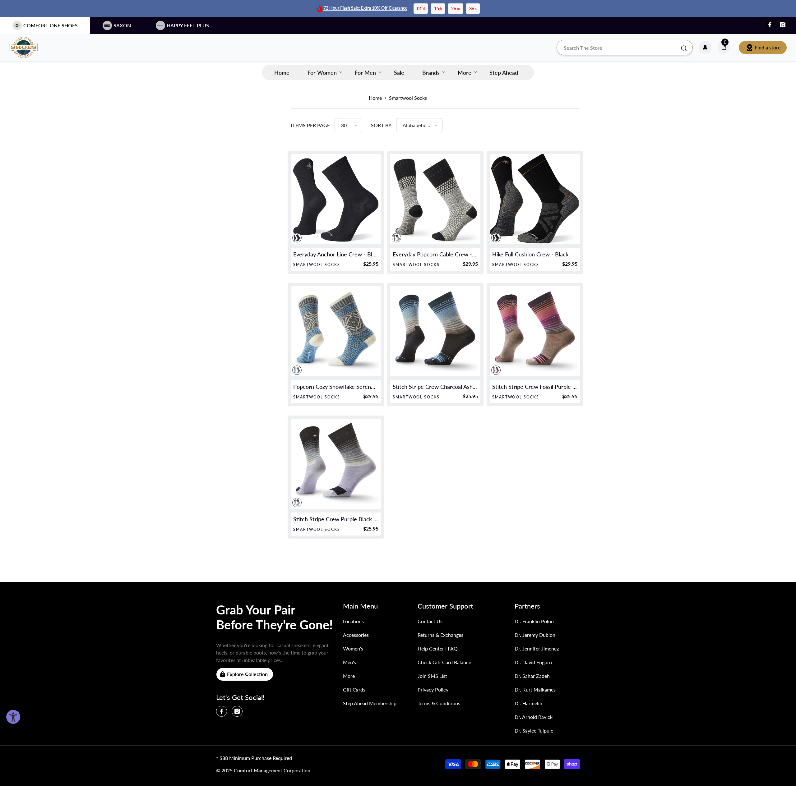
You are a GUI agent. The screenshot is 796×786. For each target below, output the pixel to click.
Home (375, 98)
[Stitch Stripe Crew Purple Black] (336, 464)
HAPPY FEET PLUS (188, 25)
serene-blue (297, 370)
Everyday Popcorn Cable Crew (435, 254)
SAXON (122, 25)
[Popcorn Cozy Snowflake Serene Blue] (336, 331)
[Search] (625, 47)
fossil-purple (496, 370)
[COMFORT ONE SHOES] (29, 47)
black (297, 237)
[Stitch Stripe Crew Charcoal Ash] (435, 331)
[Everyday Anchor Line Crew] (336, 199)
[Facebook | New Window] (770, 25)
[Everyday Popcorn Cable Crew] (435, 199)
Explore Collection (247, 674)
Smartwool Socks (408, 98)
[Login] (705, 47)
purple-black (297, 502)
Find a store (768, 47)
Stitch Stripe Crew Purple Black (335, 519)
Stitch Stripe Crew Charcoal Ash (435, 386)
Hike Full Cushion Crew (530, 254)
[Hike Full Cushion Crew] (535, 199)
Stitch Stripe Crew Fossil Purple (534, 386)
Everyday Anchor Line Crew (335, 254)
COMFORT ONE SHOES (50, 25)
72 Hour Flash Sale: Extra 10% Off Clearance (365, 8)
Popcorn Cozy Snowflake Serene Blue (335, 386)
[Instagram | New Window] (783, 25)
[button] (348, 125)
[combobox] (618, 48)
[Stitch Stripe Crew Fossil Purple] (535, 331)
